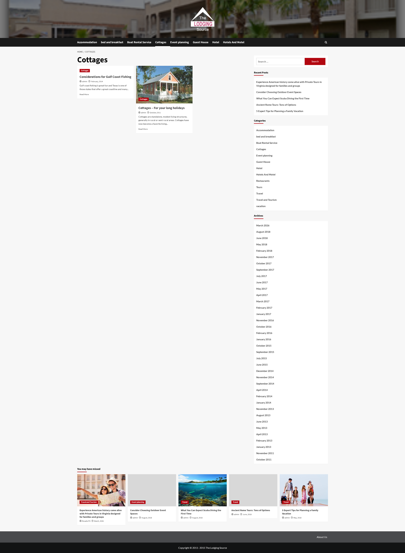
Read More (84, 94)
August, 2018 (147, 517)
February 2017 (264, 307)
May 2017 (261, 288)
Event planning (179, 42)
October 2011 (263, 459)
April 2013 (262, 434)
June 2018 (262, 238)
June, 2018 (247, 514)
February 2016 (264, 333)
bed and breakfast (112, 42)
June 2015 (262, 364)
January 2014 (263, 402)
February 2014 (264, 396)
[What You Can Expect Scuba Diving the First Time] (202, 490)
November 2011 (265, 453)
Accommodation (87, 42)
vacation (261, 206)
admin (84, 81)
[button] (326, 42)
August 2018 (263, 231)
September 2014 (265, 383)
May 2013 (261, 427)
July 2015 (261, 358)
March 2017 (262, 301)
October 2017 (263, 263)
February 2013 (264, 440)
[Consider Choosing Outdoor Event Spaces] (152, 490)
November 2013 (265, 408)
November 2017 (265, 257)
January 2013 (263, 446)
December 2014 (265, 371)
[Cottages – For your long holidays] (164, 84)
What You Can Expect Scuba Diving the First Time (282, 98)
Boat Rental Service (139, 42)
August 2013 (263, 415)
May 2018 (261, 244)
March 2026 (262, 225)
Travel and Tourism (266, 199)
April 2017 (262, 295)
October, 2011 (155, 112)
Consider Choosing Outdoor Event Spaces (278, 92)
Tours (259, 187)
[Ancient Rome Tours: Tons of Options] (253, 490)
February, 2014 (97, 81)
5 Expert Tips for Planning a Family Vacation (279, 111)
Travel (259, 193)
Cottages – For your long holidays (161, 108)
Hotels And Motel (233, 42)
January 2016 (263, 339)
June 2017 (262, 282)
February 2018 (264, 250)
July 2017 (261, 276)
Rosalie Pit (86, 521)
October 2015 (263, 345)
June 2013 (262, 421)
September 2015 (265, 352)
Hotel (215, 42)
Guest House (200, 42)
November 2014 (265, 377)
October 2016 (263, 326)
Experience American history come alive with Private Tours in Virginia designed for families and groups (289, 84)
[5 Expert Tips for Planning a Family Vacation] (304, 490)
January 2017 (263, 314)
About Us (322, 536)
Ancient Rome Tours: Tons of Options (276, 104)
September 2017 (265, 269)
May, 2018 (297, 517)
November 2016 (265, 320)
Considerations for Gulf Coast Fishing (105, 77)
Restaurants (263, 180)
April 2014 (262, 389)
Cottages (160, 42)
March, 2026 (99, 521)
